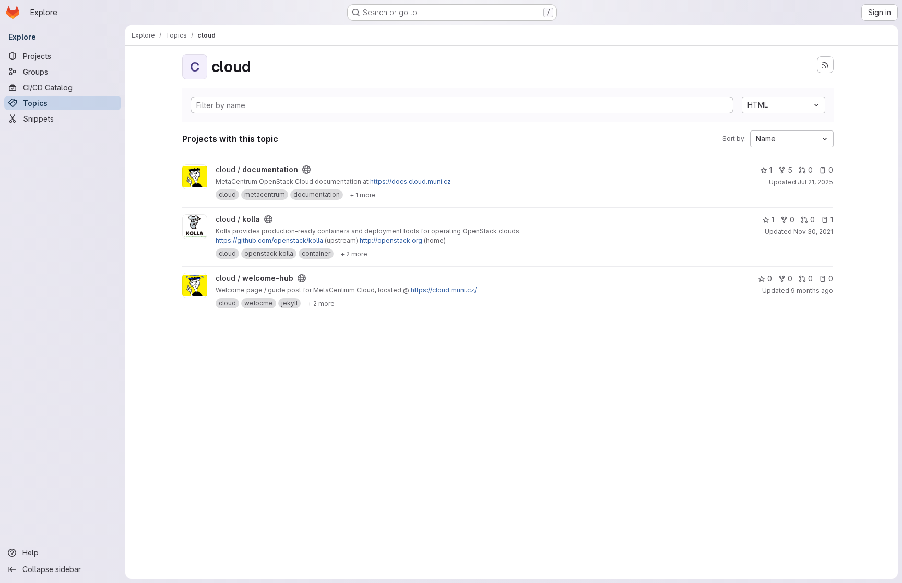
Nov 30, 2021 (813, 231)
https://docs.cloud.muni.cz (410, 181)
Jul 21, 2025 (815, 182)
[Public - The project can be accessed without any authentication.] (306, 169)
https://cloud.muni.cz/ (444, 290)
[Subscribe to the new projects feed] (825, 64)
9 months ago (812, 290)
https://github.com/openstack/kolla (269, 240)
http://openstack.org (391, 240)
